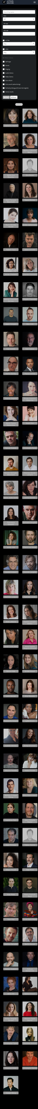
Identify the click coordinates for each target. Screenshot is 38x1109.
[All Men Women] (19, 19)
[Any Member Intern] (19, 44)
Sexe (5, 16)
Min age (6, 23)
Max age (6, 30)
